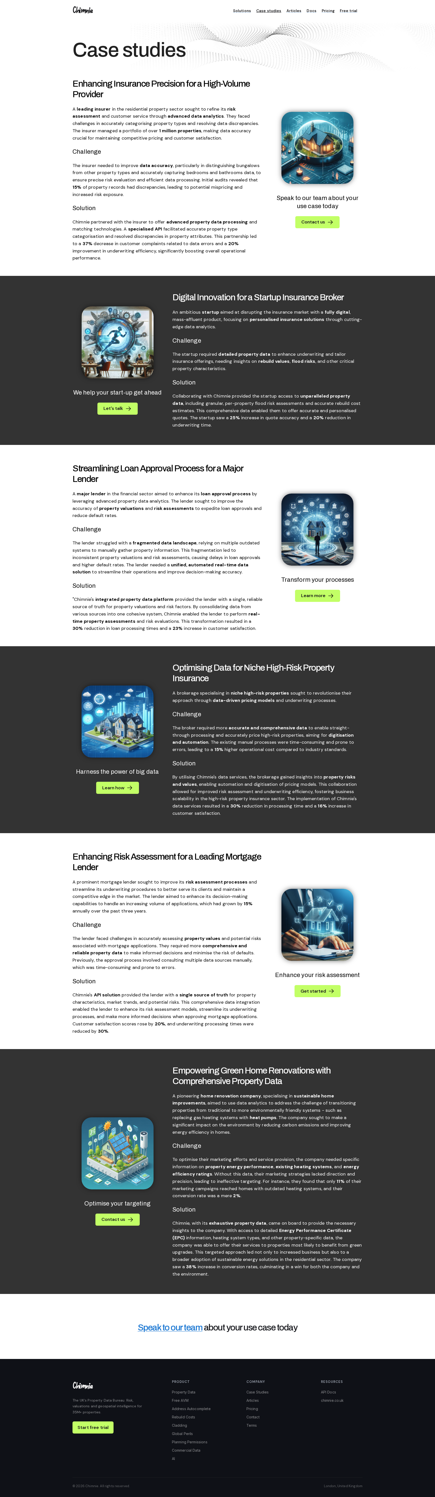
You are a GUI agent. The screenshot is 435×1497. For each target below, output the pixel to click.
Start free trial (93, 1427)
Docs (311, 10)
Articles (293, 10)
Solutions (242, 10)
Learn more (313, 596)
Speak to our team (170, 1327)
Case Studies (257, 1392)
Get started (313, 991)
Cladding (179, 1425)
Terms (251, 1425)
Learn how (113, 788)
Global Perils (182, 1433)
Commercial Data (186, 1450)
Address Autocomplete (191, 1409)
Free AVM (180, 1400)
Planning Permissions (189, 1442)
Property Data (184, 1392)
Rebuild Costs (183, 1417)
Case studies (268, 10)
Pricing (328, 10)
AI (173, 1458)
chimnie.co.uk (332, 1400)
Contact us (313, 222)
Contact (253, 1417)
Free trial (348, 10)
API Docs (328, 1392)
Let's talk (113, 408)
